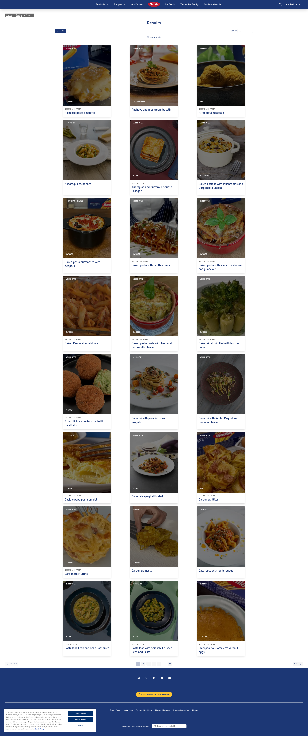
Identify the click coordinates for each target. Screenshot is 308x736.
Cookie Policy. (39, 729)
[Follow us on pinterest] (154, 678)
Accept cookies (80, 714)
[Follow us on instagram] (138, 678)
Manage (195, 710)
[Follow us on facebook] (161, 678)
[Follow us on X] (146, 678)
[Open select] (250, 30)
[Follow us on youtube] (169, 678)
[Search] (280, 4)
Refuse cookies (80, 720)
